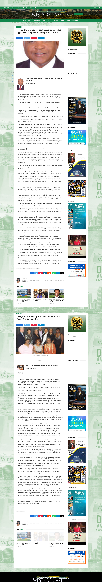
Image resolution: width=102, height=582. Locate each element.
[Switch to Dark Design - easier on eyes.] (98, 7)
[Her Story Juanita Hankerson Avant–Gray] (40, 293)
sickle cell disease (20, 511)
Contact (8, 7)
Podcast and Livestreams (72, 20)
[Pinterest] (12, 84)
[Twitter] (12, 78)
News (29, 20)
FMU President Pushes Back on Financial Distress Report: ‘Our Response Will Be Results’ (23, 300)
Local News (19, 313)
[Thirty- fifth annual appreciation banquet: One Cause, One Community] (40, 340)
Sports (62, 20)
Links (26, 7)
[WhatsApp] (12, 87)
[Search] (99, 8)
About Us (4, 7)
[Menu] (17, 13)
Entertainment (36, 20)
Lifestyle (56, 20)
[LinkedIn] (12, 81)
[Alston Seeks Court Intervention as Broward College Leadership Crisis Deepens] (56, 293)
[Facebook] (12, 75)
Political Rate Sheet (20, 7)
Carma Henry (25, 278)
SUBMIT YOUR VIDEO (33, 7)
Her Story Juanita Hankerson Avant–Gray (39, 300)
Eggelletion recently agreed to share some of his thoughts (28, 268)
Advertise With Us (78, 13)
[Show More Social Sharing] (46, 38)
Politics (44, 20)
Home (24, 20)
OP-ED (49, 20)
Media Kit (13, 7)
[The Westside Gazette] (49, 14)
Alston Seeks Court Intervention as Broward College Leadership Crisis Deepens (56, 300)
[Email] (12, 90)
